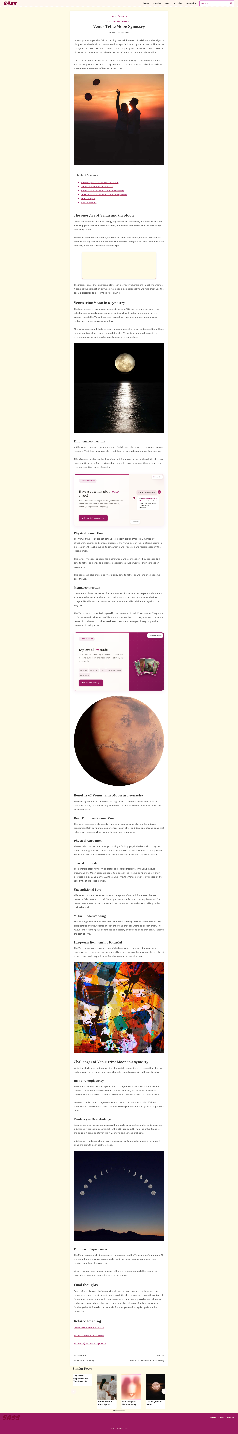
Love (102, 670)
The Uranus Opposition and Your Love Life (80, 1378)
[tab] (114, 1410)
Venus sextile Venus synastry (89, 1327)
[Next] (164, 1391)
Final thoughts (88, 198)
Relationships (113, 21)
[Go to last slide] (73, 1391)
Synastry (126, 21)
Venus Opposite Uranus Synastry (147, 1358)
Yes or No (83, 670)
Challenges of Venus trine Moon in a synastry (104, 194)
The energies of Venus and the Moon (100, 182)
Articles (178, 3)
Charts (145, 3)
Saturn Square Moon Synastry (105, 1403)
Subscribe (191, 3)
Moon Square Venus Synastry (89, 1335)
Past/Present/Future (114, 670)
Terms (213, 1417)
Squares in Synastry (84, 1358)
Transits (157, 3)
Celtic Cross (84, 675)
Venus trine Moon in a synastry (97, 186)
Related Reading (89, 202)
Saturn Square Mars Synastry (129, 1403)
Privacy (230, 1417)
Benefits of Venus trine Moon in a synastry (102, 190)
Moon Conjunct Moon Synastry (90, 1343)
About (221, 1417)
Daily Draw (93, 670)
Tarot (167, 3)
